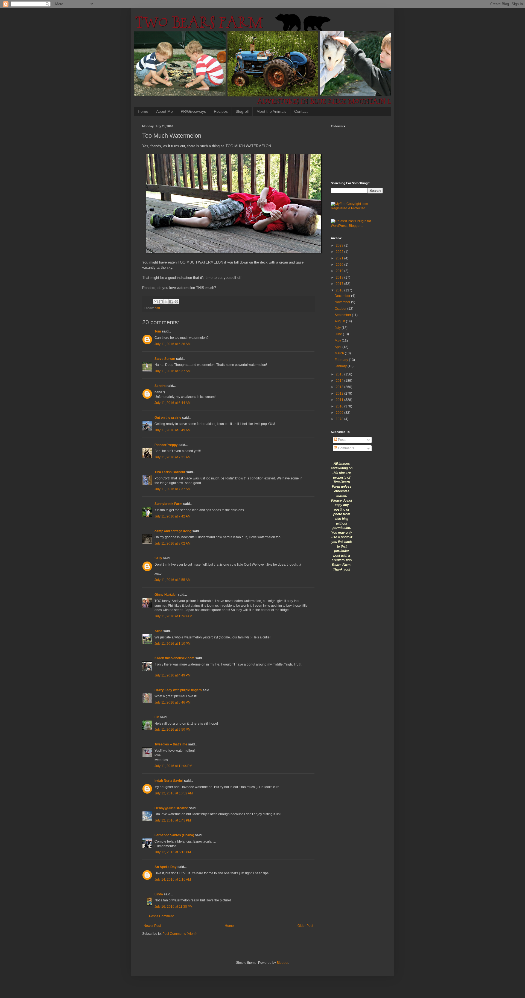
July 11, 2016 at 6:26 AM (172, 344)
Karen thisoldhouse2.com (174, 658)
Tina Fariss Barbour (169, 472)
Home (143, 111)
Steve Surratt (164, 359)
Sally (158, 558)
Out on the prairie (167, 418)
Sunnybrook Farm (168, 504)
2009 (340, 413)
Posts (341, 440)
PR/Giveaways (193, 111)
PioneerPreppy (166, 445)
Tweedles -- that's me (170, 744)
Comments (345, 448)
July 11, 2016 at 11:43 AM (173, 616)
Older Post (305, 926)
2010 (340, 406)
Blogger (282, 963)
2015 (340, 374)
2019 (340, 271)
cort (157, 307)
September (343, 315)
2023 (340, 245)
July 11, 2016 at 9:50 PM (172, 729)
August (340, 321)
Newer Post (152, 926)
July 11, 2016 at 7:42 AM (172, 516)
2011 (340, 400)
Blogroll (242, 111)
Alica (158, 631)
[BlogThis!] (161, 301)
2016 (340, 290)
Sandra (160, 386)
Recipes (221, 111)
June (339, 334)
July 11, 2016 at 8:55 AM (172, 580)
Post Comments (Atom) (179, 934)
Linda (158, 894)
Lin (156, 717)
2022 (340, 252)
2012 (340, 393)
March (340, 353)
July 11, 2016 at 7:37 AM (172, 489)
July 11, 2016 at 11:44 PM (173, 766)
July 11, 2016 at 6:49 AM (172, 430)
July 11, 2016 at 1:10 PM (172, 644)
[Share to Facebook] (171, 301)
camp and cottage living (172, 531)
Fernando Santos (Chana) (174, 835)
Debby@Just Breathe (171, 808)
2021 (340, 258)
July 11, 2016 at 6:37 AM (172, 371)
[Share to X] (166, 301)
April (338, 347)
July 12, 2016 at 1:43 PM (172, 820)
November (343, 302)
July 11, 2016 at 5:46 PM (172, 702)
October (341, 309)
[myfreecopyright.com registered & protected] (357, 208)
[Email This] (155, 301)
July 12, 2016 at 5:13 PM (172, 852)
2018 (340, 277)
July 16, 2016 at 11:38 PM (173, 907)
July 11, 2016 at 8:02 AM (172, 543)
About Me (164, 111)
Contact (301, 111)
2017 (340, 284)
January (341, 366)
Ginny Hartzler (165, 595)
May (338, 341)
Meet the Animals (271, 111)
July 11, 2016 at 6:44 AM (172, 403)
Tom (157, 331)
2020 (340, 265)
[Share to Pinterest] (176, 301)
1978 (340, 419)
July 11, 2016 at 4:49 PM (172, 675)
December (343, 296)
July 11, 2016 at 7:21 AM (172, 457)
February (342, 360)
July (338, 328)
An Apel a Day (165, 867)
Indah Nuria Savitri (168, 781)
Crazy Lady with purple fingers (178, 690)
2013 (340, 387)
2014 (340, 381)
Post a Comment (161, 916)
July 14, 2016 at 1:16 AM (172, 879)
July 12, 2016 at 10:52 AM (173, 793)
